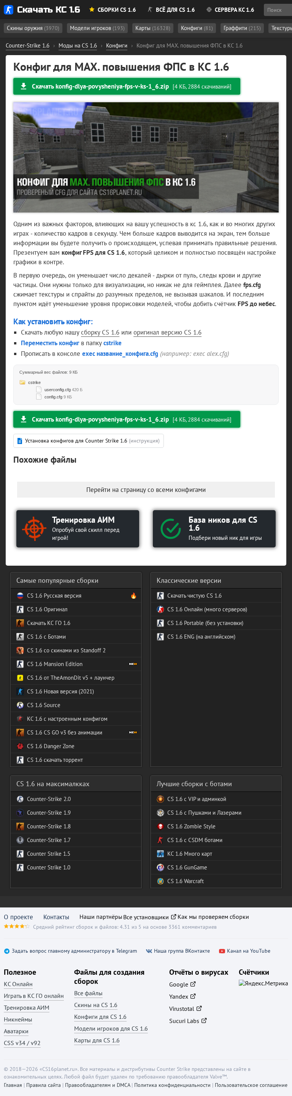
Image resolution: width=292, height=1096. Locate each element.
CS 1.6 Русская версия (54, 595)
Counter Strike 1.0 (48, 867)
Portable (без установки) (212, 623)
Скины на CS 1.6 (95, 1005)
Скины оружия (33, 28)
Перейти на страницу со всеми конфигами (146, 489)
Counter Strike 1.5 (48, 853)
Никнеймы (18, 1019)
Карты (152, 28)
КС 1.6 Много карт (189, 853)
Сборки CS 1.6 (117, 9)
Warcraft (193, 881)
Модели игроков (97, 28)
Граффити (242, 28)
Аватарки (16, 1031)
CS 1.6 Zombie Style (191, 826)
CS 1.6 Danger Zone (51, 746)
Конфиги (197, 28)
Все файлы (88, 993)
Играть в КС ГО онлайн (34, 995)
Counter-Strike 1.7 (49, 840)
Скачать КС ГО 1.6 (48, 623)
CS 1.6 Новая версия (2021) (60, 691)
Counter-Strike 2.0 (49, 799)
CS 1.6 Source (43, 705)
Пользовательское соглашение (251, 1085)
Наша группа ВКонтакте (182, 951)
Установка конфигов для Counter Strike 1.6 (92, 440)
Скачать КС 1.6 (48, 9)
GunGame (194, 867)
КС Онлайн (18, 984)
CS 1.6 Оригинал (47, 609)
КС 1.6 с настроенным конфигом (67, 718)
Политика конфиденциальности (172, 1085)
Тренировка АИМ (26, 1007)
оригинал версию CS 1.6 (167, 332)
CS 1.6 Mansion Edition (55, 664)
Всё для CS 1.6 (175, 9)
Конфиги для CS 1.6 (100, 1016)
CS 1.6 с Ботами (46, 636)
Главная (13, 1085)
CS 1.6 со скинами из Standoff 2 (66, 650)
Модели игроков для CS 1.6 (111, 1028)
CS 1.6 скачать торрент (55, 759)
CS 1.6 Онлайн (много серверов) (207, 609)
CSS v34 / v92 (22, 1043)
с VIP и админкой (204, 799)
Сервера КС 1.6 (234, 9)
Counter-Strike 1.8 (49, 826)
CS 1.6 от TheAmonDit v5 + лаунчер (70, 677)
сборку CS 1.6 (100, 332)
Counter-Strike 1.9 (49, 812)
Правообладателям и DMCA (97, 1085)
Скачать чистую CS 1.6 (194, 595)
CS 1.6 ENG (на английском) (201, 636)
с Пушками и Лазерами (211, 812)
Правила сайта (43, 1085)
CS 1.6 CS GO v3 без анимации (64, 732)
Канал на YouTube (248, 951)
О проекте (18, 917)
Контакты (56, 917)
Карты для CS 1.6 (97, 1040)
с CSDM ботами (202, 840)
